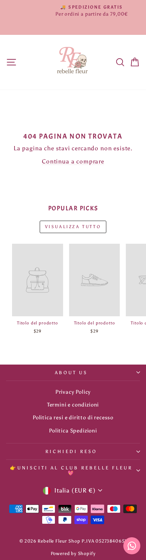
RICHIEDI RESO (71, 451)
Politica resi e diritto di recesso (73, 417)
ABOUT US (71, 372)
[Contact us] (131, 545)
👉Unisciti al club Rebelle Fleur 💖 (71, 470)
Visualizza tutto (73, 226)
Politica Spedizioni (73, 430)
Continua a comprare (73, 161)
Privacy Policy (73, 391)
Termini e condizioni (73, 404)
